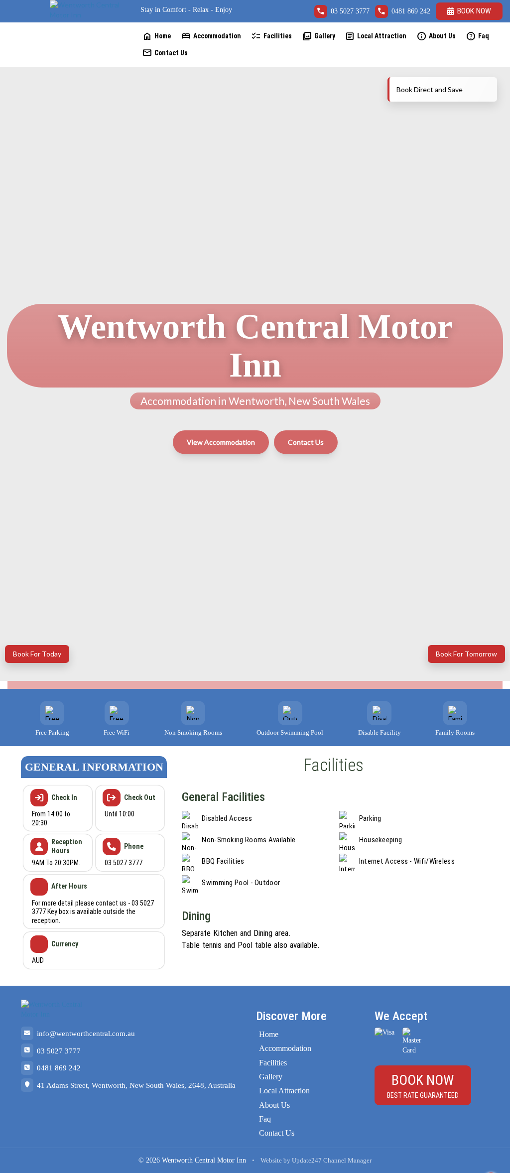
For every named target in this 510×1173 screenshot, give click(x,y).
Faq (477, 36)
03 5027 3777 (350, 11)
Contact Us (165, 52)
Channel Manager (347, 1160)
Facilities (271, 36)
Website (271, 1160)
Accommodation (211, 36)
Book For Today (37, 654)
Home (156, 36)
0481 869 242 (410, 11)
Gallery (318, 36)
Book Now (474, 10)
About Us (436, 36)
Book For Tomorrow (466, 654)
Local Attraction (375, 36)
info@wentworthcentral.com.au (86, 1033)
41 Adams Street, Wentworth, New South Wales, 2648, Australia (136, 1085)
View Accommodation (221, 442)
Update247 (307, 1160)
